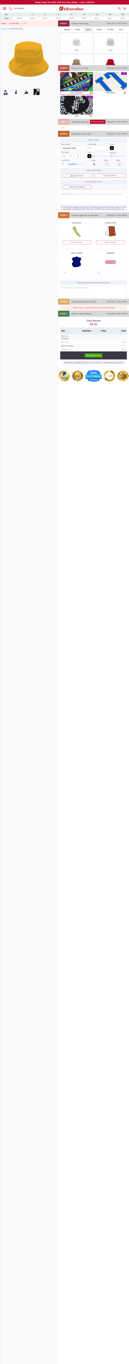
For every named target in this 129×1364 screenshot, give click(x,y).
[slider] (93, 156)
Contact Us (5, 29)
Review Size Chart (97, 122)
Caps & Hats (14, 23)
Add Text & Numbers (77, 187)
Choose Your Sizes (76, 242)
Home (3, 23)
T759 (24, 23)
